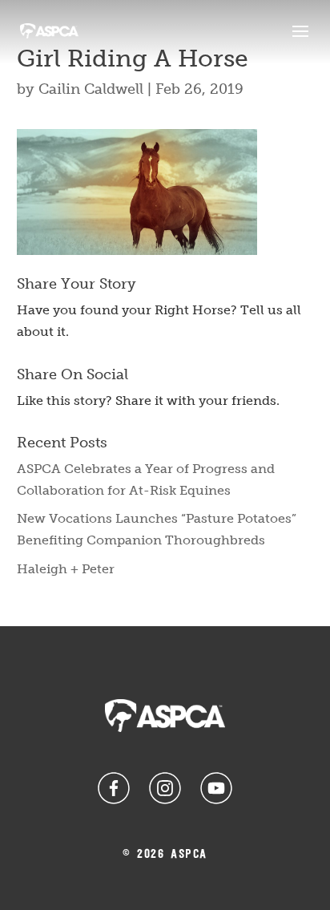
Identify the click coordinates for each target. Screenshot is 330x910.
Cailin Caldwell (90, 89)
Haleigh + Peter (66, 568)
